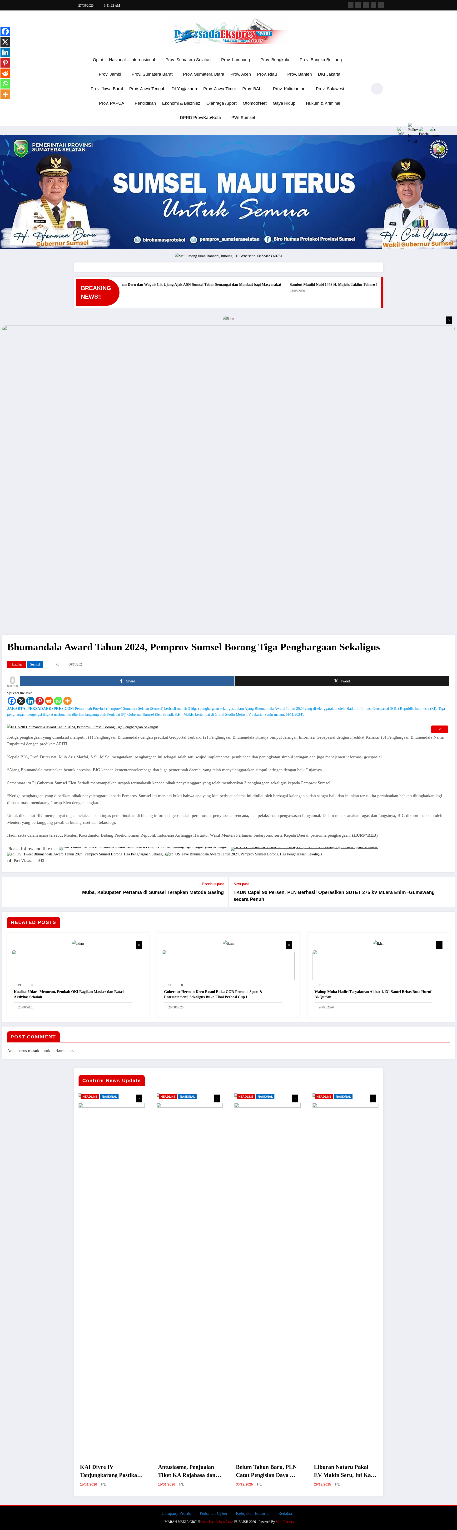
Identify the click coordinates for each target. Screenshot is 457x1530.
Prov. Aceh (240, 74)
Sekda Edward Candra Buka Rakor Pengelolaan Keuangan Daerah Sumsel (303, 284)
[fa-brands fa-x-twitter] (358, 5)
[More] (67, 701)
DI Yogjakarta (184, 88)
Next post (241, 884)
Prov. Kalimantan (289, 88)
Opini (98, 59)
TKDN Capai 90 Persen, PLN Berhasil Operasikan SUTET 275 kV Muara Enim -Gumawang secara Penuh (334, 896)
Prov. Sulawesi (330, 88)
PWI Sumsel (243, 117)
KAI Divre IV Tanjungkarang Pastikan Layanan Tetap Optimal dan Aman (110, 1471)
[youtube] (381, 5)
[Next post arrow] (448, 892)
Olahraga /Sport (221, 103)
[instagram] (373, 5)
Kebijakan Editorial (253, 1513)
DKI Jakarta (329, 74)
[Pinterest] (39, 701)
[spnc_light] (377, 89)
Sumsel (35, 664)
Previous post (213, 884)
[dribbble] (366, 5)
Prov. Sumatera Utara (203, 74)
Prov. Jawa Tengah (147, 88)
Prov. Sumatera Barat (152, 74)
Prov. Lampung (235, 59)
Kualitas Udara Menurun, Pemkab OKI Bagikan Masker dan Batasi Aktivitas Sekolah (69, 994)
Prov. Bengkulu (274, 59)
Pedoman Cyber (213, 1513)
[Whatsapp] (58, 701)
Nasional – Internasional (132, 59)
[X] (21, 701)
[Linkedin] (30, 701)
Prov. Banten (299, 74)
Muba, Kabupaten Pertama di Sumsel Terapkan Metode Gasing (153, 892)
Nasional (109, 1096)
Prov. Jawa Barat (107, 88)
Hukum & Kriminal (323, 103)
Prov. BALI (252, 88)
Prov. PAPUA (111, 103)
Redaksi (285, 1513)
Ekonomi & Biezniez (181, 103)
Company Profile (176, 1513)
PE (57, 664)
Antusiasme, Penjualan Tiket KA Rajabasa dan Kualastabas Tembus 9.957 (186, 1471)
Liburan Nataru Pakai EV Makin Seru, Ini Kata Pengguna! (345, 1471)
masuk (33, 1050)
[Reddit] (49, 701)
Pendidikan (145, 103)
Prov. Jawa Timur (219, 88)
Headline (16, 664)
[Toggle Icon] (77, 89)
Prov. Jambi (110, 74)
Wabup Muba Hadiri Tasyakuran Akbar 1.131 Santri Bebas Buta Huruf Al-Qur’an (372, 994)
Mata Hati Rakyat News (217, 1522)
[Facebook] (12, 701)
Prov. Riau (267, 74)
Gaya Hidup (284, 103)
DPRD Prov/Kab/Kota (200, 117)
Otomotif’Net (255, 103)
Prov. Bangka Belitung (321, 59)
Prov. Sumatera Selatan (188, 59)
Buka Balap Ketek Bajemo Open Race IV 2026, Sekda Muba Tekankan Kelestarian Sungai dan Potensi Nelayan (142, 284)
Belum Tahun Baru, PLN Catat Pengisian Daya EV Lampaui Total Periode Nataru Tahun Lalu (267, 1471)
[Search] (362, 89)
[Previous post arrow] (9, 892)
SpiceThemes (285, 1522)
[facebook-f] (350, 5)
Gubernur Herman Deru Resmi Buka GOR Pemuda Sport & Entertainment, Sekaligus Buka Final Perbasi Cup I (213, 994)
